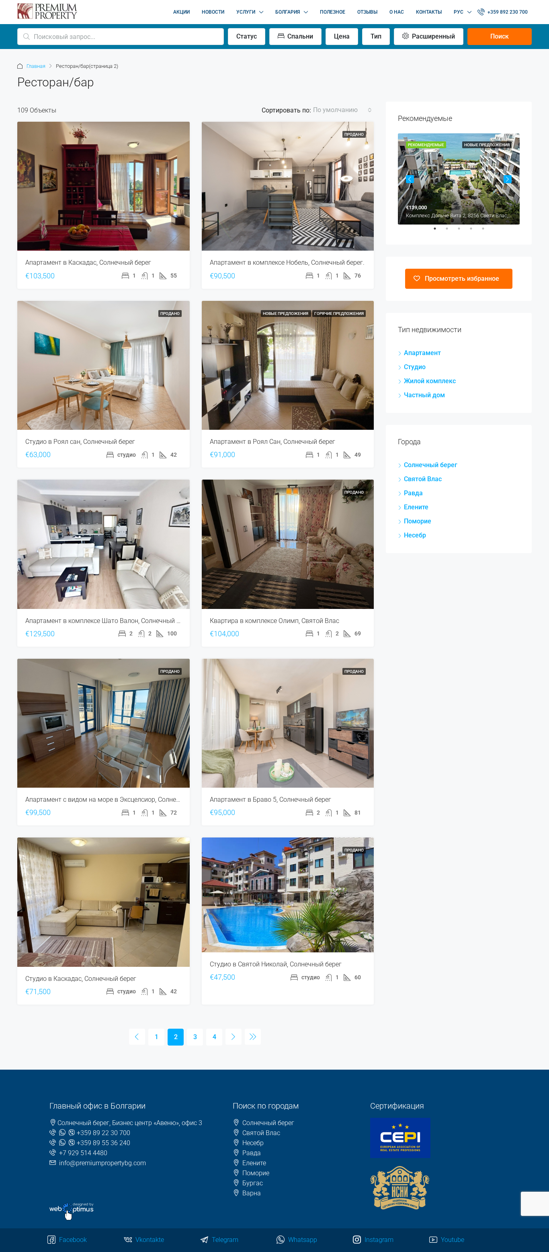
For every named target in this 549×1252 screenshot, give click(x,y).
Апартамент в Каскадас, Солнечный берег (88, 262)
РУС (458, 12)
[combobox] (342, 110)
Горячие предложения (339, 313)
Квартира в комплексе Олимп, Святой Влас (274, 621)
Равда (413, 493)
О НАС (396, 12)
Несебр (415, 535)
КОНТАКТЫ (429, 12)
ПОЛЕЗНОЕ (332, 12)
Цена (342, 36)
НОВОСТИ (213, 12)
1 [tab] (439, 232)
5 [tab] (487, 232)
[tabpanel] (459, 179)
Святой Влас (423, 479)
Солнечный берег (430, 465)
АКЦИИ (181, 12)
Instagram (378, 1240)
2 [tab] (451, 232)
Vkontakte (149, 1240)
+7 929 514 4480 (83, 1153)
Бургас (252, 1183)
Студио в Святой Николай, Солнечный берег (276, 964)
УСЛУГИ (245, 12)
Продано (354, 134)
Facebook (72, 1240)
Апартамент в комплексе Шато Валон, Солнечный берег (109, 621)
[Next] (233, 1037)
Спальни (299, 36)
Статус (246, 36)
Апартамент (422, 353)
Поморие (417, 521)
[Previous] (137, 1037)
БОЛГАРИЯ (287, 12)
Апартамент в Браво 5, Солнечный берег (270, 799)
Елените (416, 507)
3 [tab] (463, 232)
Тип (376, 36)
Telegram (224, 1240)
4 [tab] (475, 232)
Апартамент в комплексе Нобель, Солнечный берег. (287, 262)
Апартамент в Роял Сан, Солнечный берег (272, 441)
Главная (36, 66)
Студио (415, 367)
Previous (410, 179)
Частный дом (424, 395)
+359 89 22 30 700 (103, 1133)
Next (508, 179)
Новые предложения (286, 313)
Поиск (499, 36)
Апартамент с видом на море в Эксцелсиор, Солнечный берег (117, 799)
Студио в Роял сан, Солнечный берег (80, 441)
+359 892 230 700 (507, 12)
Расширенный (432, 36)
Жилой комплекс (430, 381)
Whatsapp (302, 1240)
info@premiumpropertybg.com (102, 1163)
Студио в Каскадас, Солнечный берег (80, 978)
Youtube (451, 1240)
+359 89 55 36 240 (103, 1143)
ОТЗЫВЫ (367, 12)
